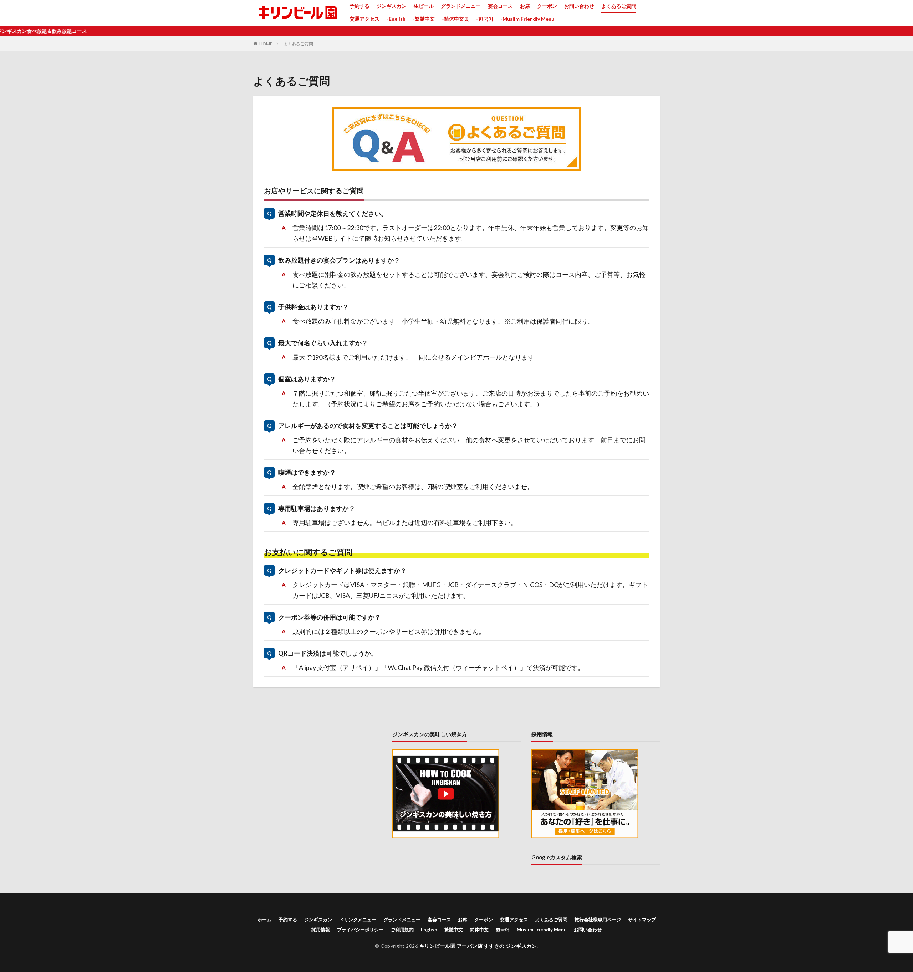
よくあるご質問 (618, 6)
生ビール (424, 6)
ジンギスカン (392, 6)
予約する (359, 6)
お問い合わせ (579, 6)
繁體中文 (453, 929)
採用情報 (320, 929)
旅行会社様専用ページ (598, 919)
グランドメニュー (461, 6)
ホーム (264, 919)
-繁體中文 (424, 19)
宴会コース (500, 6)
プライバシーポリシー (360, 929)
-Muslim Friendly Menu (527, 19)
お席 (525, 6)
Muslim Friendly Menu (542, 929)
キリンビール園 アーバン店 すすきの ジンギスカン (478, 946)
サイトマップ (642, 919)
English (429, 929)
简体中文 (479, 929)
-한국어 (484, 19)
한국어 (503, 929)
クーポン (547, 6)
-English (396, 19)
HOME (265, 43)
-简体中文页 (455, 19)
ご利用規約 (402, 929)
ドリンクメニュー (357, 919)
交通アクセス (364, 19)
